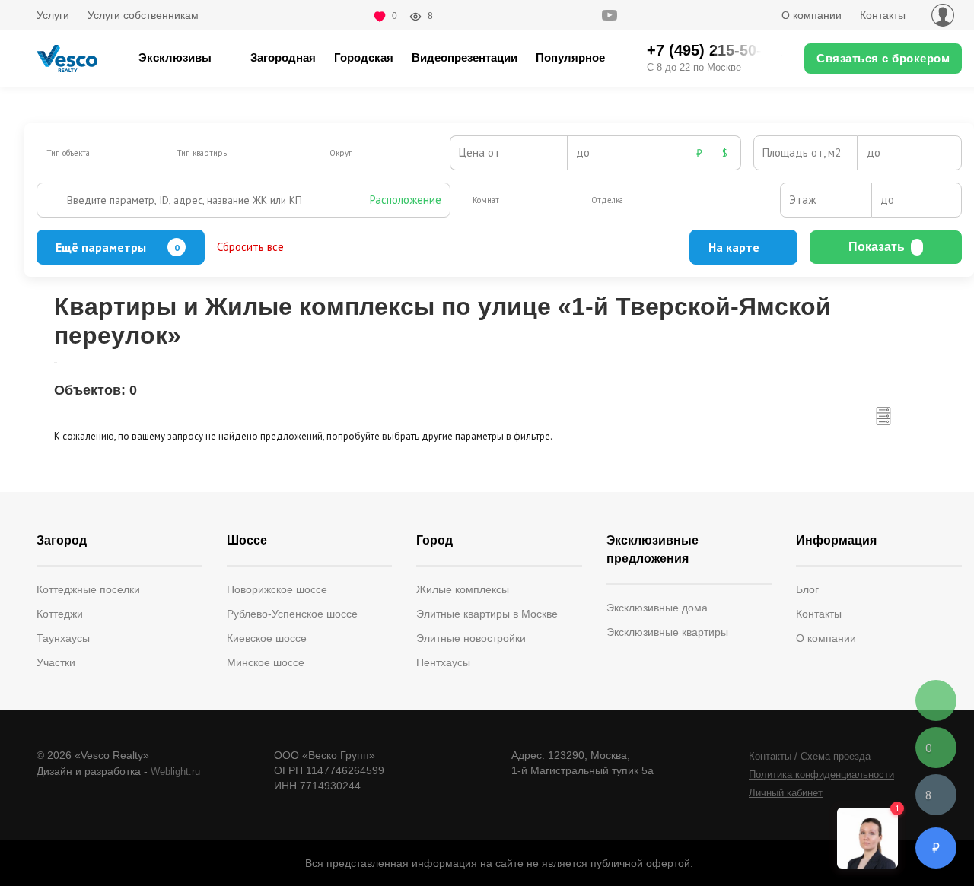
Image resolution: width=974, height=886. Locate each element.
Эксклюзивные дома (657, 608)
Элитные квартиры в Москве (487, 614)
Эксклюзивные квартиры (667, 632)
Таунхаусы (63, 638)
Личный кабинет (786, 793)
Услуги (53, 15)
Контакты (883, 15)
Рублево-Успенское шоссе (292, 614)
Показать (876, 246)
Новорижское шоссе (277, 589)
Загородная (283, 57)
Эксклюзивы (175, 57)
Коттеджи (60, 614)
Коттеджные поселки (88, 589)
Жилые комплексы (462, 589)
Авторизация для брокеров (942, 15)
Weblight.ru (175, 771)
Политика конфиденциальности (821, 774)
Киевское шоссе (267, 638)
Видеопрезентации (464, 57)
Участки (56, 662)
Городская (363, 57)
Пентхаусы (443, 662)
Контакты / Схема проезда (810, 756)
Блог (807, 589)
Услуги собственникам (143, 15)
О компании (811, 15)
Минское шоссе (265, 662)
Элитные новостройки (471, 638)
